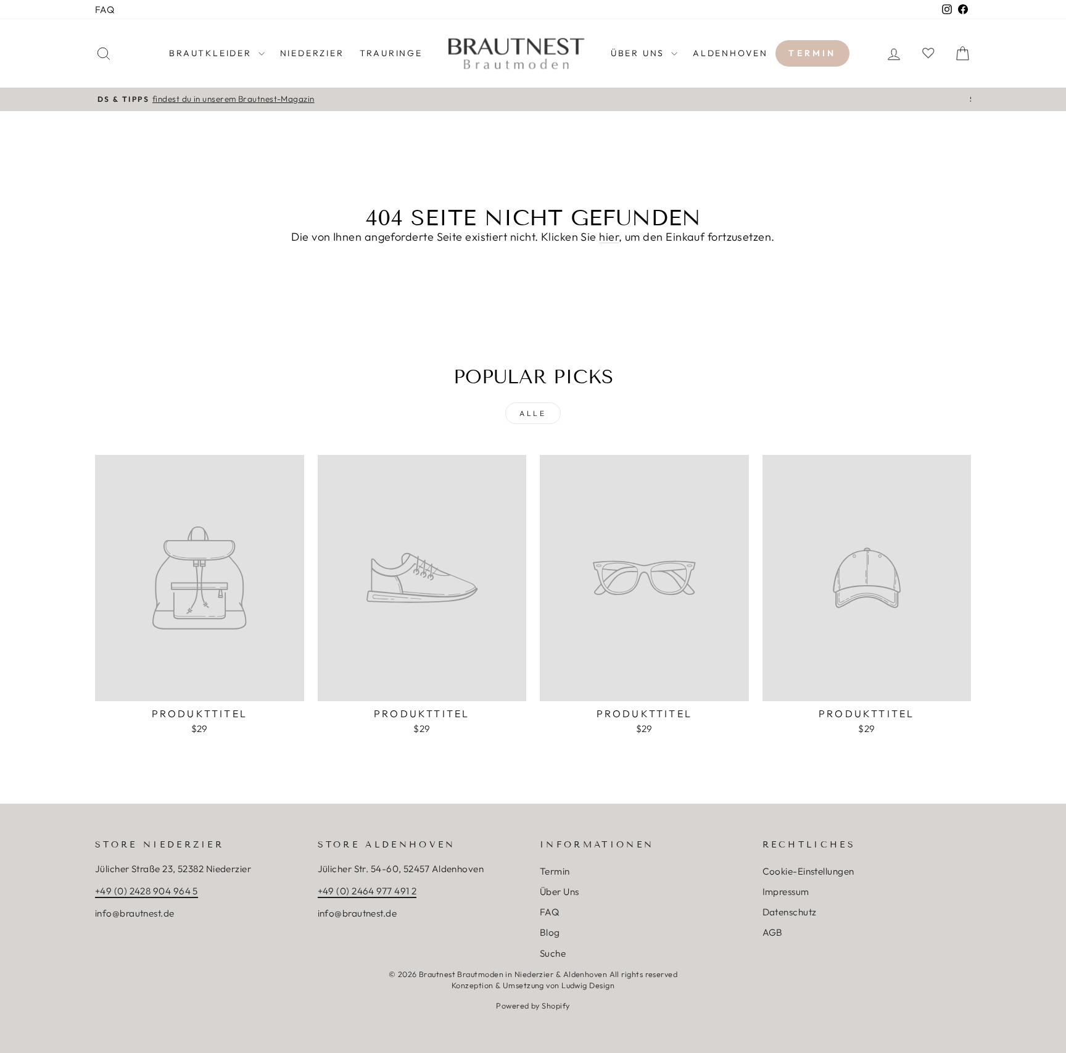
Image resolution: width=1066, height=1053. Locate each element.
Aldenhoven (730, 53)
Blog (550, 932)
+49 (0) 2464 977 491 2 (367, 891)
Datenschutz (789, 912)
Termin (812, 53)
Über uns (639, 53)
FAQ (104, 9)
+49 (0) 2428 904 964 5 (146, 891)
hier (609, 237)
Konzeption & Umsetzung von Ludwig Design (533, 985)
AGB (772, 932)
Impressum (785, 891)
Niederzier (312, 53)
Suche (553, 953)
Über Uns (559, 891)
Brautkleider (212, 53)
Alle (532, 413)
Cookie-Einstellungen (808, 871)
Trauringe (391, 53)
